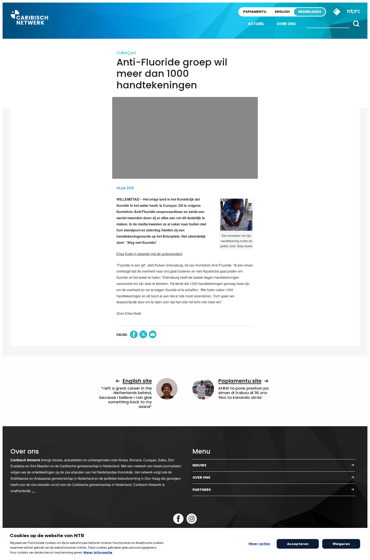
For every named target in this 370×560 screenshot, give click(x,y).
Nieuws (199, 465)
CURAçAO (126, 52)
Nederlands (309, 11)
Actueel (256, 23)
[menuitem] (256, 24)
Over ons (286, 23)
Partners (201, 489)
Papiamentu (254, 11)
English (282, 11)
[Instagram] (191, 519)
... (33, 490)
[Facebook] (178, 519)
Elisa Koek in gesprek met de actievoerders (149, 253)
